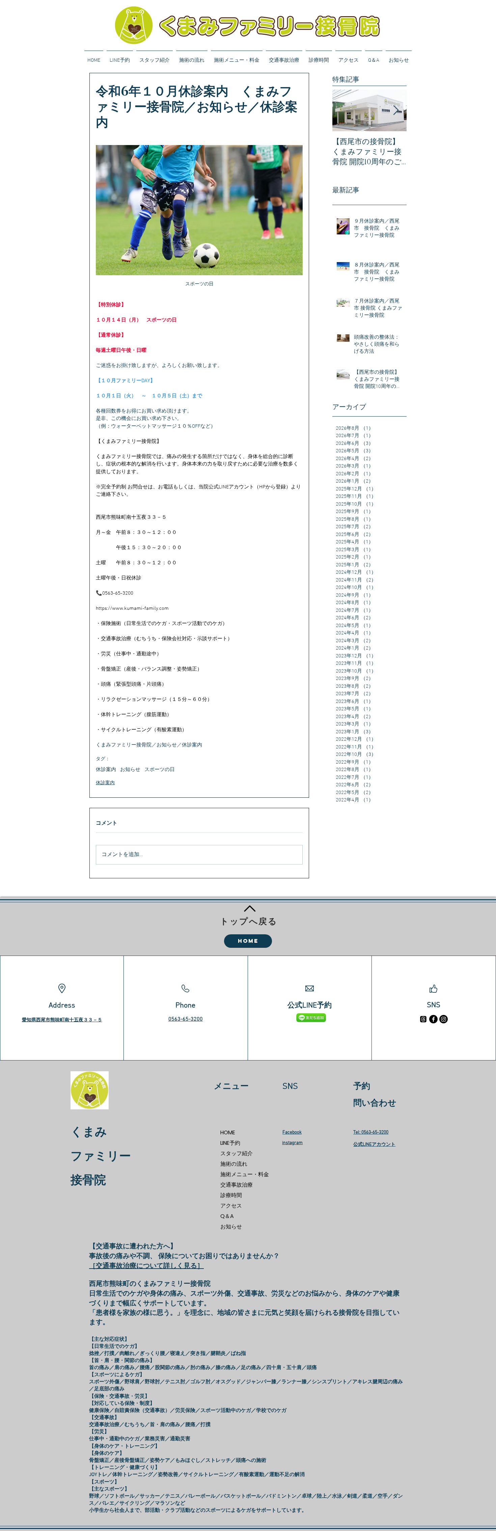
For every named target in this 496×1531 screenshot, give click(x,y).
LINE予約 (230, 1143)
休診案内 (106, 770)
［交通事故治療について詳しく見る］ (146, 1266)
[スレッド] (423, 1019)
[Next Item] (396, 110)
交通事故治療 (236, 1185)
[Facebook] (433, 1019)
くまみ (89, 1133)
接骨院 (88, 1181)
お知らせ (130, 770)
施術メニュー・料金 (244, 1174)
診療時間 (231, 1195)
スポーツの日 (159, 770)
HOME (227, 1132)
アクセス (231, 1206)
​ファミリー (101, 1157)
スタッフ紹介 (236, 1153)
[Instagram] (443, 1019)
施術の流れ (233, 1164)
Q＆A (227, 1216)
